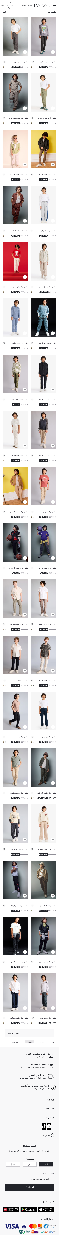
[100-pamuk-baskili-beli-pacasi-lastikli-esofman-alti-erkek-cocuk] (15, 936)
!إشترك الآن (29, 1187)
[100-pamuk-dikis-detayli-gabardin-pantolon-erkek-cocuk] (43, 880)
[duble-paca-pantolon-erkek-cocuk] (43, 36)
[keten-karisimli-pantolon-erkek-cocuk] (15, 486)
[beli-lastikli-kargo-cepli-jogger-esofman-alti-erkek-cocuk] (43, 317)
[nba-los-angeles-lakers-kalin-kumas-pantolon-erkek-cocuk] (43, 542)
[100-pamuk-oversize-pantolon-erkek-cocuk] (43, 936)
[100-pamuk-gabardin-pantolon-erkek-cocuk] (15, 430)
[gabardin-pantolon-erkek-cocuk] (43, 598)
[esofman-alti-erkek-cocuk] (43, 374)
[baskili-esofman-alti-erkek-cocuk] (15, 374)
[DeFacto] (42, 5)
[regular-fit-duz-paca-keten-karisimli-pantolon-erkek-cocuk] (15, 149)
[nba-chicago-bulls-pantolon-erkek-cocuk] (15, 542)
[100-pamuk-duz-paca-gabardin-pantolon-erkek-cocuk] (15, 992)
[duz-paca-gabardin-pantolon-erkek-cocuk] (43, 149)
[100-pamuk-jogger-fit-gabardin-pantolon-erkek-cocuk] (43, 486)
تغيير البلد (45, 1135)
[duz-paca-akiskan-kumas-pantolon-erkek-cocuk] (43, 767)
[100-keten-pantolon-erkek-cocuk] (15, 92)
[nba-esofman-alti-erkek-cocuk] (15, 880)
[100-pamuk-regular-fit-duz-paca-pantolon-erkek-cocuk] (15, 598)
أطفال (13, 1164)
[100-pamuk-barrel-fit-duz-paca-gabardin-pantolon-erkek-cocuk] (43, 261)
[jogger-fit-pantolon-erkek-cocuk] (15, 823)
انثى (46, 1164)
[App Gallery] (11, 1209)
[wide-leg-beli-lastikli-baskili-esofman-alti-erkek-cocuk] (43, 205)
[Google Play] (28, 1209)
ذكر (29, 1164)
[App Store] (46, 1209)
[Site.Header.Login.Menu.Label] (54, 5)
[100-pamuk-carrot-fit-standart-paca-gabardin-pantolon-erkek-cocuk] (15, 261)
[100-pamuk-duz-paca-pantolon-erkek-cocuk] (15, 317)
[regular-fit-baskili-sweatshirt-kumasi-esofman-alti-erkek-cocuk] (43, 430)
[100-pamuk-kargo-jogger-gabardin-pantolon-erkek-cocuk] (15, 36)
